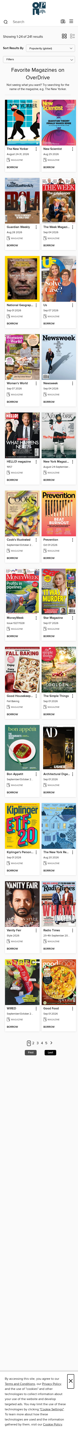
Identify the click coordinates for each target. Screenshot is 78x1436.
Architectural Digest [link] (56, 774)
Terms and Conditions (20, 1384)
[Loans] (63, 22)
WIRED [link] (11, 1008)
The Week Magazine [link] (57, 227)
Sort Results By (13, 48)
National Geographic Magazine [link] (20, 305)
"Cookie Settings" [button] (52, 1409)
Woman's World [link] (17, 383)
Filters (10, 59)
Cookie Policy (52, 1424)
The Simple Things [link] (56, 696)
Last (50, 1052)
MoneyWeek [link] (15, 618)
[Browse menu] (71, 21)
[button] (64, 37)
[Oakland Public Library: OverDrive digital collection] (39, 8)
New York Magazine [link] (56, 462)
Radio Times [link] (51, 930)
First (30, 1052)
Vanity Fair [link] (14, 930)
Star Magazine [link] (53, 618)
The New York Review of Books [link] (57, 852)
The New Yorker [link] (17, 149)
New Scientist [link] (52, 149)
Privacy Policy (51, 1384)
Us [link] (45, 305)
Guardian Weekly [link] (18, 227)
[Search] (5, 21)
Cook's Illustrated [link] (18, 540)
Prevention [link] (50, 540)
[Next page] (51, 1043)
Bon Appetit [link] (15, 774)
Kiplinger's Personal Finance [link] (20, 852)
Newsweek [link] (50, 383)
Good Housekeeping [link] (20, 696)
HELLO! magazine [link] (19, 462)
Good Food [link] (51, 1008)
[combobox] (30, 22)
